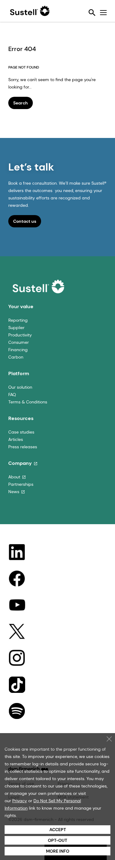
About (14, 477)
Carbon (15, 357)
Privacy (19, 800)
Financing (18, 349)
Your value (20, 306)
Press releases (22, 447)
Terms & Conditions (27, 402)
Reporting (18, 320)
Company (20, 463)
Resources (20, 418)
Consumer (18, 342)
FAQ (12, 394)
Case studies (21, 432)
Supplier (16, 327)
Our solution (20, 387)
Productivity (20, 335)
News (13, 491)
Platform (18, 373)
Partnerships (20, 484)
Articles (15, 439)
